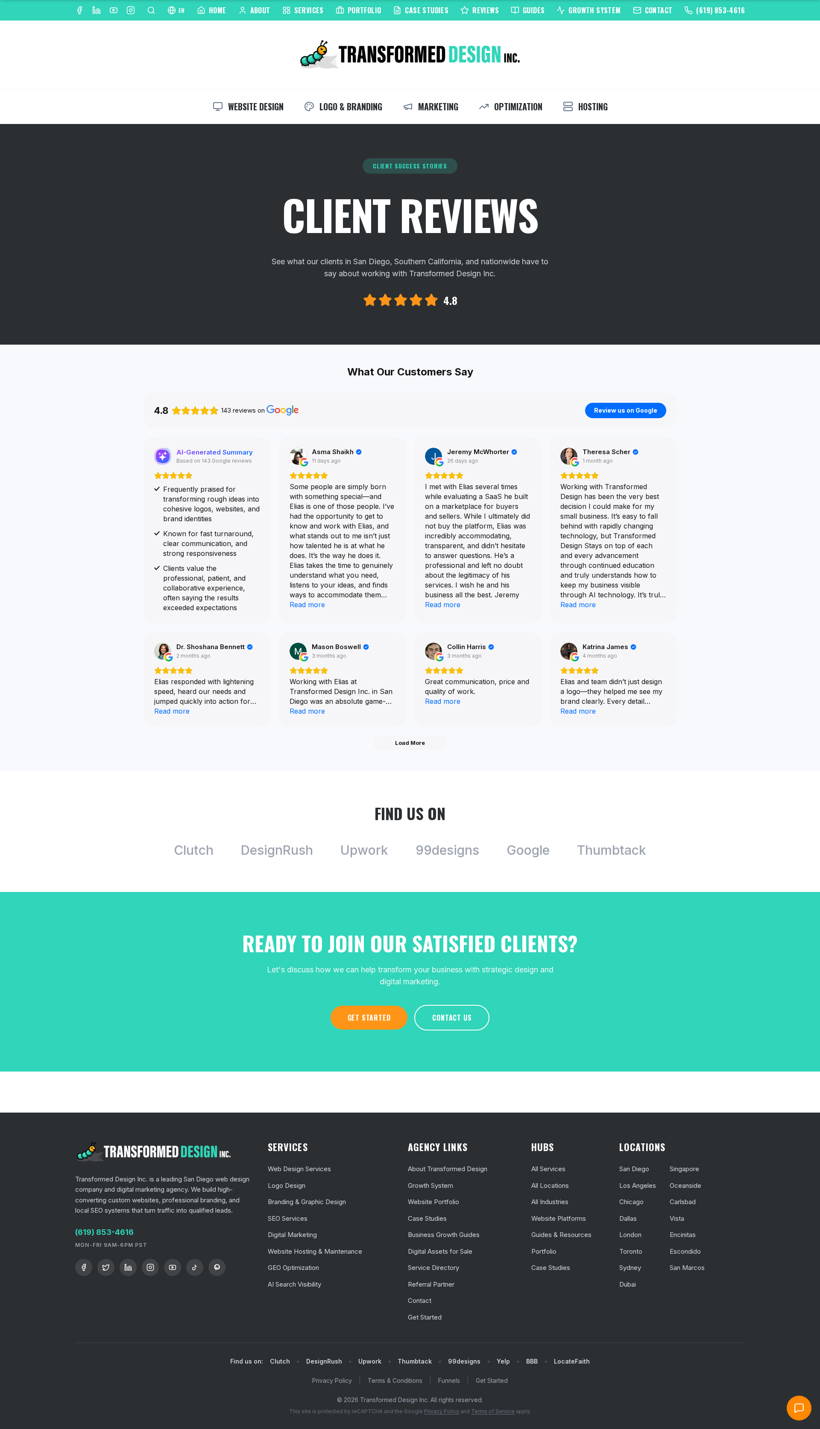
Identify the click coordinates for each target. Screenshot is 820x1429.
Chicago (631, 1202)
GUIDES (534, 10)
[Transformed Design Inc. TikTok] (194, 1267)
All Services (548, 1169)
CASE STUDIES (426, 10)
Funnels (449, 1380)
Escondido (685, 1251)
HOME (217, 10)
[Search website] (151, 10)
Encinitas (683, 1235)
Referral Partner (431, 1284)
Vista (677, 1218)
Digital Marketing (292, 1235)
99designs (447, 850)
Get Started (425, 1317)
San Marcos (687, 1268)
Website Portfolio (433, 1202)
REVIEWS (485, 10)
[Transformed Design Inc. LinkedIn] (96, 10)
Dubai (627, 1284)
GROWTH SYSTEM (594, 10)
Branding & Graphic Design (307, 1202)
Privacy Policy (332, 1380)
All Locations (550, 1185)
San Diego (634, 1169)
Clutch (194, 850)
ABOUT (260, 10)
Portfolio (543, 1251)
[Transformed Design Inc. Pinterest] (217, 1267)
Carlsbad (683, 1202)
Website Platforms (558, 1218)
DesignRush (277, 850)
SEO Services (288, 1218)
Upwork (364, 850)
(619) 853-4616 (720, 10)
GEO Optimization (293, 1268)
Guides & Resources (561, 1235)
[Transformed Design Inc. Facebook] (79, 10)
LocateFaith (572, 1361)
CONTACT (659, 10)
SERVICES (309, 10)
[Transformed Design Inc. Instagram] (130, 10)
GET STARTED (369, 1018)
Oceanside (685, 1185)
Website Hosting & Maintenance (315, 1251)
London (630, 1235)
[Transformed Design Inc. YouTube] (113, 10)
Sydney (630, 1268)
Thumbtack (611, 850)
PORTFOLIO (364, 10)
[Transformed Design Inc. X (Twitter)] (105, 1267)
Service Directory (433, 1268)
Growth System (430, 1185)
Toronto (630, 1251)
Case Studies (427, 1218)
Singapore (684, 1169)
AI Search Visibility (294, 1284)
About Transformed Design (447, 1169)
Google (528, 850)
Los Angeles (637, 1185)
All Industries (549, 1202)
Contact (419, 1300)
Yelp (503, 1361)
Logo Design (286, 1185)
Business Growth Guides (444, 1235)
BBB (532, 1361)
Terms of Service (493, 1411)
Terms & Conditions (395, 1380)
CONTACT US (452, 1018)
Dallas (628, 1218)
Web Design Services (299, 1169)
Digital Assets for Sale (440, 1251)
